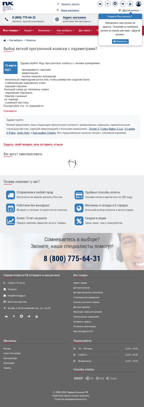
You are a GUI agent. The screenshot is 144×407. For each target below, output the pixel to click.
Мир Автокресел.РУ (83, 331)
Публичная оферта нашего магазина (70, 396)
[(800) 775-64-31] (7, 19)
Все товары (80, 275)
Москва (7, 348)
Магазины (44, 30)
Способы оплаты (83, 369)
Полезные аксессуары (84, 326)
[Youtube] (130, 4)
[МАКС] (115, 4)
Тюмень (7, 368)
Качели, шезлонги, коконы (86, 302)
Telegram (12, 289)
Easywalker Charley (44, 132)
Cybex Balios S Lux (111, 128)
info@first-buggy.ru (17, 295)
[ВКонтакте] (100, 4)
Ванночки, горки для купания (87, 312)
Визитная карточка (17, 302)
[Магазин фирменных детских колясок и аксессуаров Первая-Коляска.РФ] (8, 6)
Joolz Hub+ (23, 132)
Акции (27, 30)
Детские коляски (81, 288)
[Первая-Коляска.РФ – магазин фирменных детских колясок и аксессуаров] (5, 40)
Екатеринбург (10, 358)
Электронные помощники (86, 317)
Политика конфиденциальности (71, 399)
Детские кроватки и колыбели (88, 292)
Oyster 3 (94, 128)
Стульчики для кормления (86, 297)
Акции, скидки (80, 283)
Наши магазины (70, 10)
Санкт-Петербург (12, 353)
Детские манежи (81, 307)
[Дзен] (107, 4)
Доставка (84, 30)
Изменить (121, 41)
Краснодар (9, 363)
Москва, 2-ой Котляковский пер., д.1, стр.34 (29, 308)
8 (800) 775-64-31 (24, 17)
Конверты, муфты (82, 322)
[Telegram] (123, 4)
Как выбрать (64, 30)
